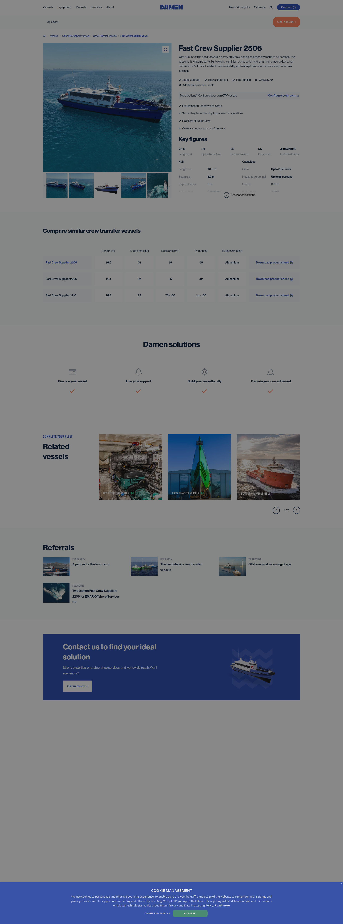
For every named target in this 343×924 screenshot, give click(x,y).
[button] (115, 913)
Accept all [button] (190, 913)
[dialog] (171, 903)
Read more (222, 905)
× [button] (341, 883)
